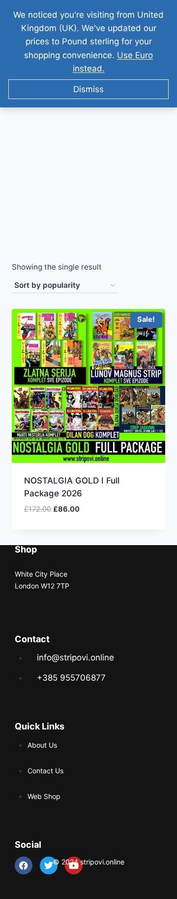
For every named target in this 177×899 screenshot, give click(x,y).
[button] (122, 520)
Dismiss (88, 89)
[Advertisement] (88, 145)
